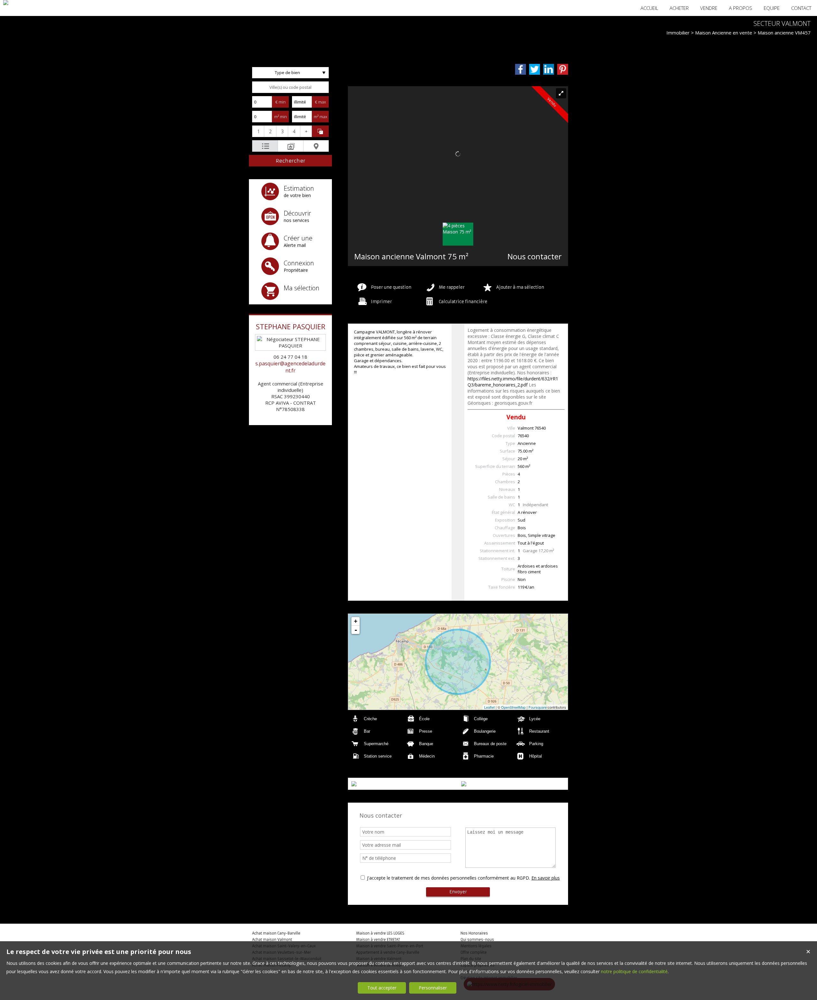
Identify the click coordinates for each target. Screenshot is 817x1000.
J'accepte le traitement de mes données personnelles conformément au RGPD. (448, 878)
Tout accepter (381, 988)
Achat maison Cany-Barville (276, 933)
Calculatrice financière (463, 301)
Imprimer (381, 301)
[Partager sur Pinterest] (562, 69)
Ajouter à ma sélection (520, 287)
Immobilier (678, 32)
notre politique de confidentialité (634, 971)
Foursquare (537, 707)
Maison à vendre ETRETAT (378, 939)
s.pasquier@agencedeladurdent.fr (290, 367)
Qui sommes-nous (477, 939)
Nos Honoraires (474, 933)
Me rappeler (452, 287)
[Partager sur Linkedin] (548, 69)
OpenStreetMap (513, 707)
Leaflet (489, 707)
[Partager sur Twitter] (534, 69)
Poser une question (391, 287)
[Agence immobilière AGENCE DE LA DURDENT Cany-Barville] (5, 2)
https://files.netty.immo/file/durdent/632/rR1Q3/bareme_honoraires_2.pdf (513, 382)
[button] (258, 131)
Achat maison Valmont (272, 939)
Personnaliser (433, 988)
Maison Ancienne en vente (723, 32)
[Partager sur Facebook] (520, 69)
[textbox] (290, 87)
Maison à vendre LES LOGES (380, 933)
